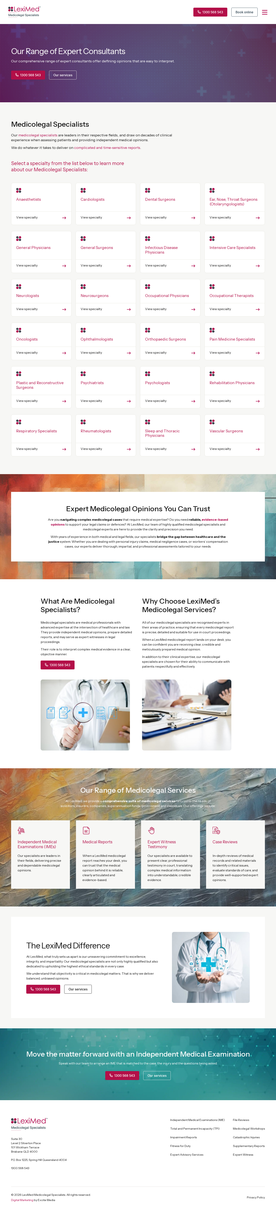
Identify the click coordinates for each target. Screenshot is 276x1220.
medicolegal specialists (37, 135)
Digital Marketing (22, 1200)
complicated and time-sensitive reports (107, 147)
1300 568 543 (20, 1168)
